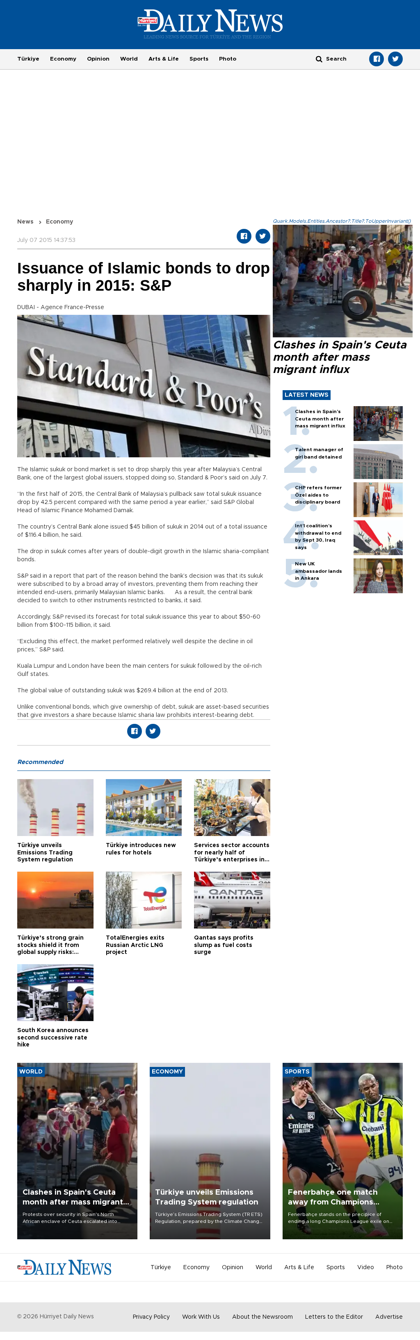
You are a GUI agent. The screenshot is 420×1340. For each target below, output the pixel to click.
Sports (198, 59)
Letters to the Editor (334, 1317)
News (25, 222)
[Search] (319, 58)
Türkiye (28, 59)
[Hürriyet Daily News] (210, 24)
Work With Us (201, 1317)
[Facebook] (376, 59)
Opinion (98, 59)
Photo (227, 59)
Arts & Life (163, 59)
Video (365, 1267)
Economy (63, 59)
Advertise (389, 1317)
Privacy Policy (151, 1317)
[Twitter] (395, 59)
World (129, 59)
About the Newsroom (262, 1317)
